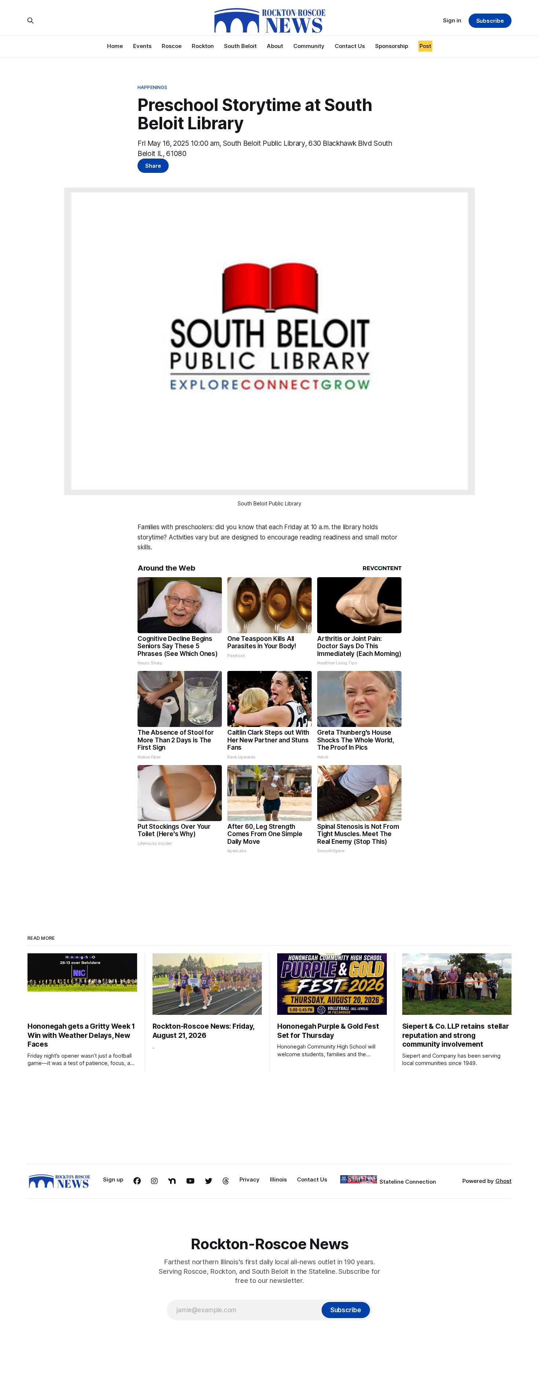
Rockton (203, 45)
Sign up (113, 1179)
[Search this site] (30, 20)
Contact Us (350, 45)
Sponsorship (391, 45)
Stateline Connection (408, 1181)
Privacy (249, 1179)
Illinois (278, 1179)
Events (142, 45)
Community (308, 45)
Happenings (152, 87)
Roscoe (172, 45)
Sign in (452, 20)
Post (425, 45)
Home (115, 45)
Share (153, 165)
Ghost (503, 1180)
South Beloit (240, 45)
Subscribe (490, 20)
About (275, 45)
